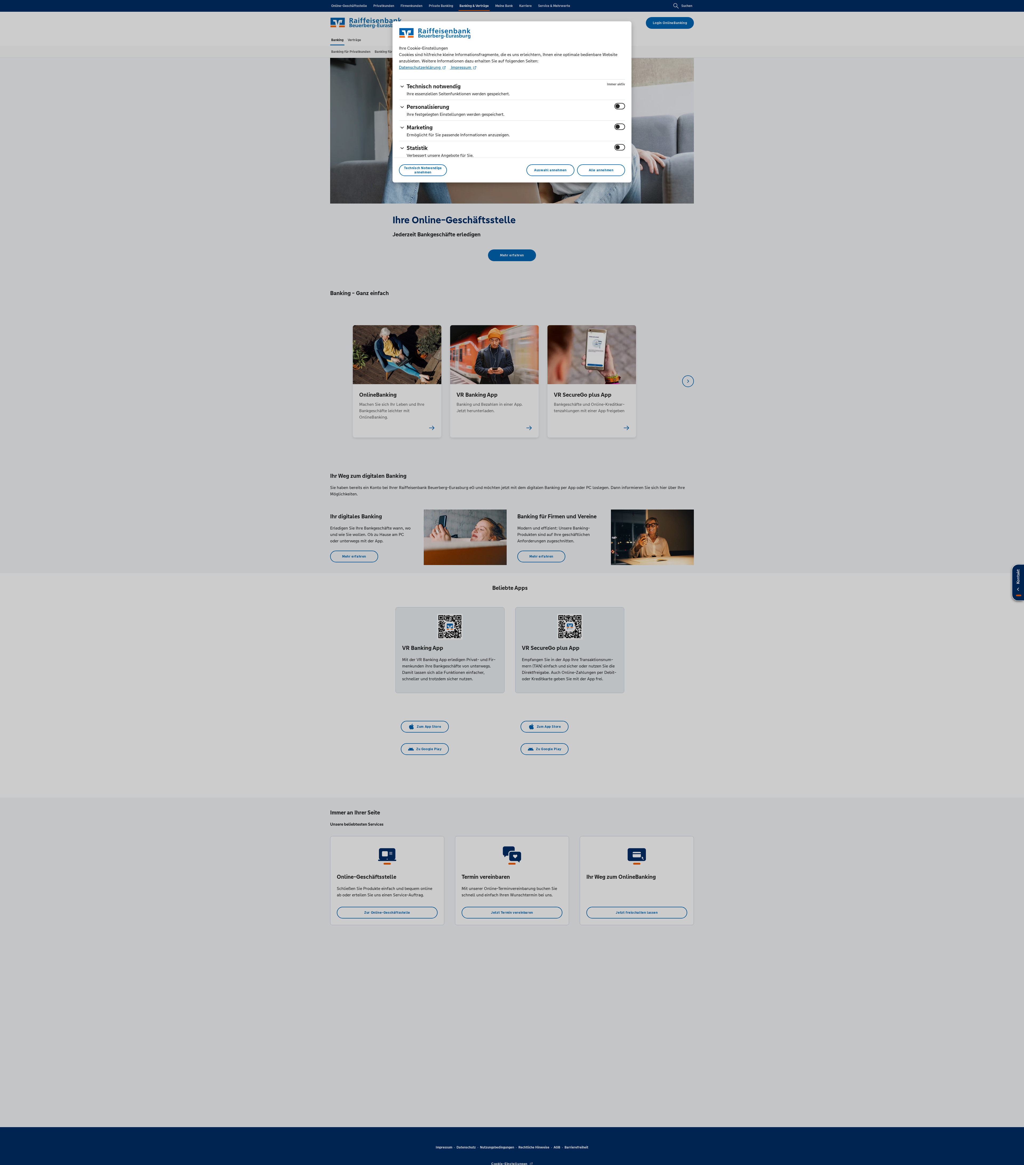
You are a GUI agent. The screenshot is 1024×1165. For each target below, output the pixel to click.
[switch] (619, 106)
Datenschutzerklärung (420, 67)
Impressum (461, 67)
